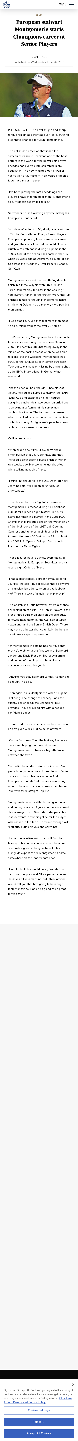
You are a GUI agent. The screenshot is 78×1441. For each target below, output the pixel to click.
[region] (39, 1410)
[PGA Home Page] (6, 4)
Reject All (39, 1422)
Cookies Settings (39, 1410)
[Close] (73, 1384)
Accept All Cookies (39, 1433)
